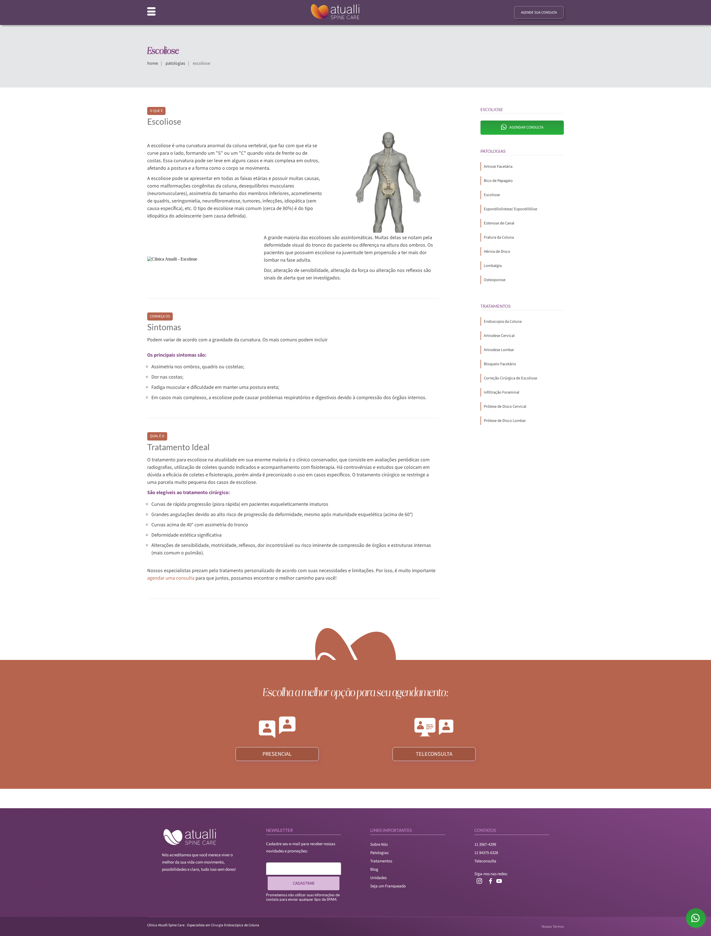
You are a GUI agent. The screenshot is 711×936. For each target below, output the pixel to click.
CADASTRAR (303, 883)
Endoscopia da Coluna (503, 321)
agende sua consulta (539, 12)
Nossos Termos (553, 926)
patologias (175, 63)
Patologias (379, 853)
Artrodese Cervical (499, 336)
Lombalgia (493, 266)
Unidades (378, 878)
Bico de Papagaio (498, 181)
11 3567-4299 (485, 844)
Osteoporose (494, 280)
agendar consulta (526, 127)
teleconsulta (434, 754)
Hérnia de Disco (497, 251)
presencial (277, 754)
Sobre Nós (379, 844)
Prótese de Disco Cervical (505, 406)
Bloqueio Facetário (500, 364)
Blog (374, 869)
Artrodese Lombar (499, 350)
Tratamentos (381, 861)
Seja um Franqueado (388, 886)
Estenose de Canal (499, 223)
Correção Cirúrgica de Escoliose (510, 378)
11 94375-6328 (486, 853)
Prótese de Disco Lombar (505, 421)
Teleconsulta (485, 861)
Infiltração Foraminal (501, 392)
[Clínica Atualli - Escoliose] (388, 182)
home (152, 63)
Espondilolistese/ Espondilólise (510, 209)
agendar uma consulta (170, 578)
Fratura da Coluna (499, 237)
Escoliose (492, 195)
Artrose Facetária (498, 166)
